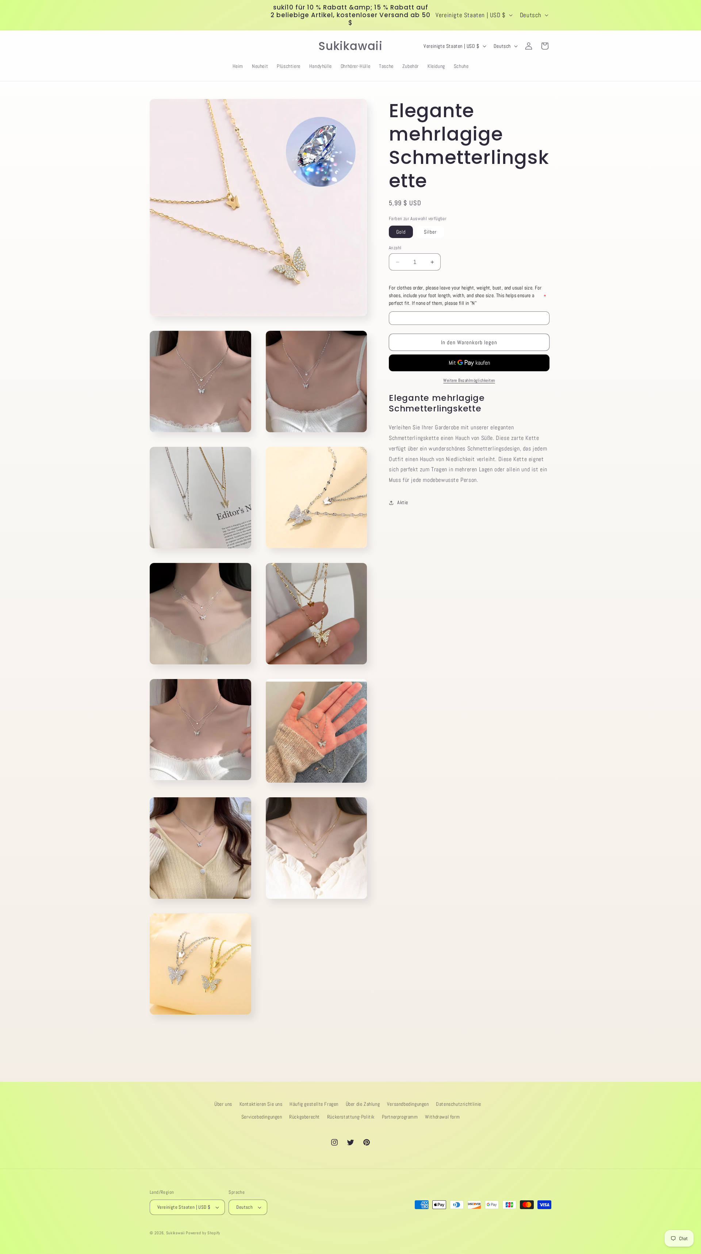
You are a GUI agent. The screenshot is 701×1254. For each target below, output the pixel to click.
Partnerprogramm (400, 1116)
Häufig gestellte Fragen (314, 1104)
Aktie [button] (402, 502)
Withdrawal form (442, 1116)
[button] (158, 46)
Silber (430, 232)
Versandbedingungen (408, 1104)
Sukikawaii (175, 1232)
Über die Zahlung (363, 1104)
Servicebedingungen (261, 1116)
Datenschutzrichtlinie (458, 1104)
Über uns (223, 1104)
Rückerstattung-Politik (351, 1116)
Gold (401, 232)
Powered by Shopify (203, 1232)
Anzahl (395, 248)
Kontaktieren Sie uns (261, 1104)
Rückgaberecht (304, 1116)
